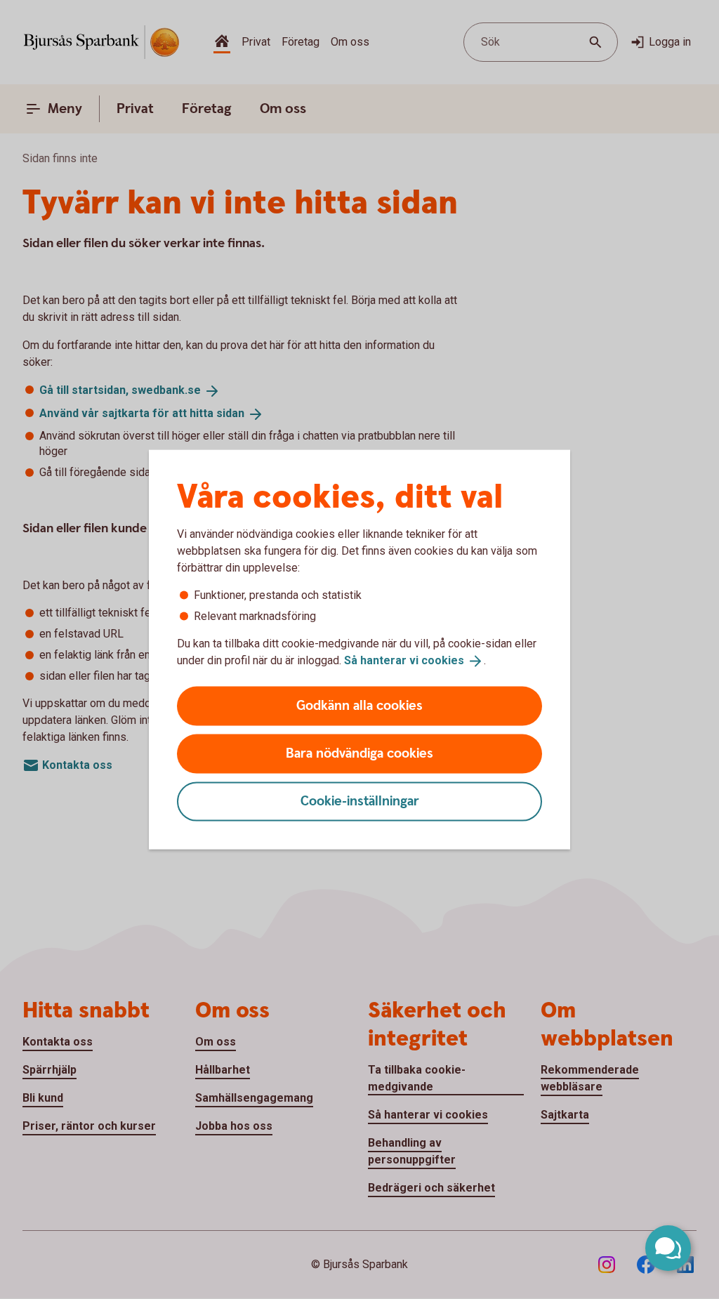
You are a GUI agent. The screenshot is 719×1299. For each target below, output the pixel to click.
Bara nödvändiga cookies (359, 753)
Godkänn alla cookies (359, 705)
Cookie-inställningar (360, 801)
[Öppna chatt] (668, 1248)
